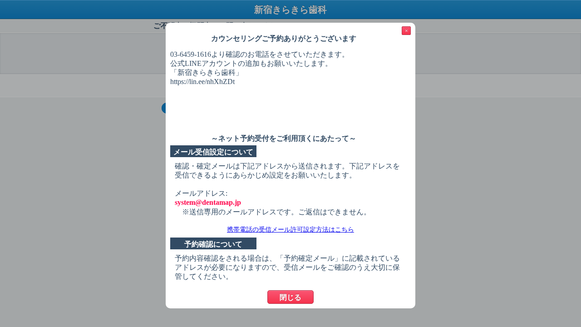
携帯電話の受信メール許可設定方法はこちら (290, 229)
